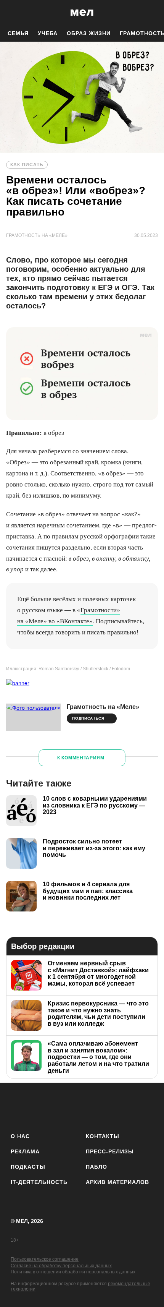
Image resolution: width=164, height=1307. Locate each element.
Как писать (26, 164)
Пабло (96, 1167)
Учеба (48, 33)
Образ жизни (89, 33)
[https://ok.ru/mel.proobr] (124, 1106)
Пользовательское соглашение (45, 1259)
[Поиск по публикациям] (11, 12)
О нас (20, 1136)
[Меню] (152, 12)
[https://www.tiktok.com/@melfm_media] (82, 1106)
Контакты (102, 1136)
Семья (18, 33)
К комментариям (81, 758)
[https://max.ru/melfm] (145, 1106)
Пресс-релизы (110, 1151)
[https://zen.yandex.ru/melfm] (40, 1106)
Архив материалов (117, 1182)
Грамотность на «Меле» (103, 707)
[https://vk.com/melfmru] (61, 1106)
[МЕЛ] (82, 12)
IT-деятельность (39, 1182)
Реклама (25, 1151)
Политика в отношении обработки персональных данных (73, 1272)
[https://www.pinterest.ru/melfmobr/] (103, 1106)
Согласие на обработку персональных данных (61, 1265)
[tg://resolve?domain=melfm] (19, 1106)
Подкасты (28, 1167)
